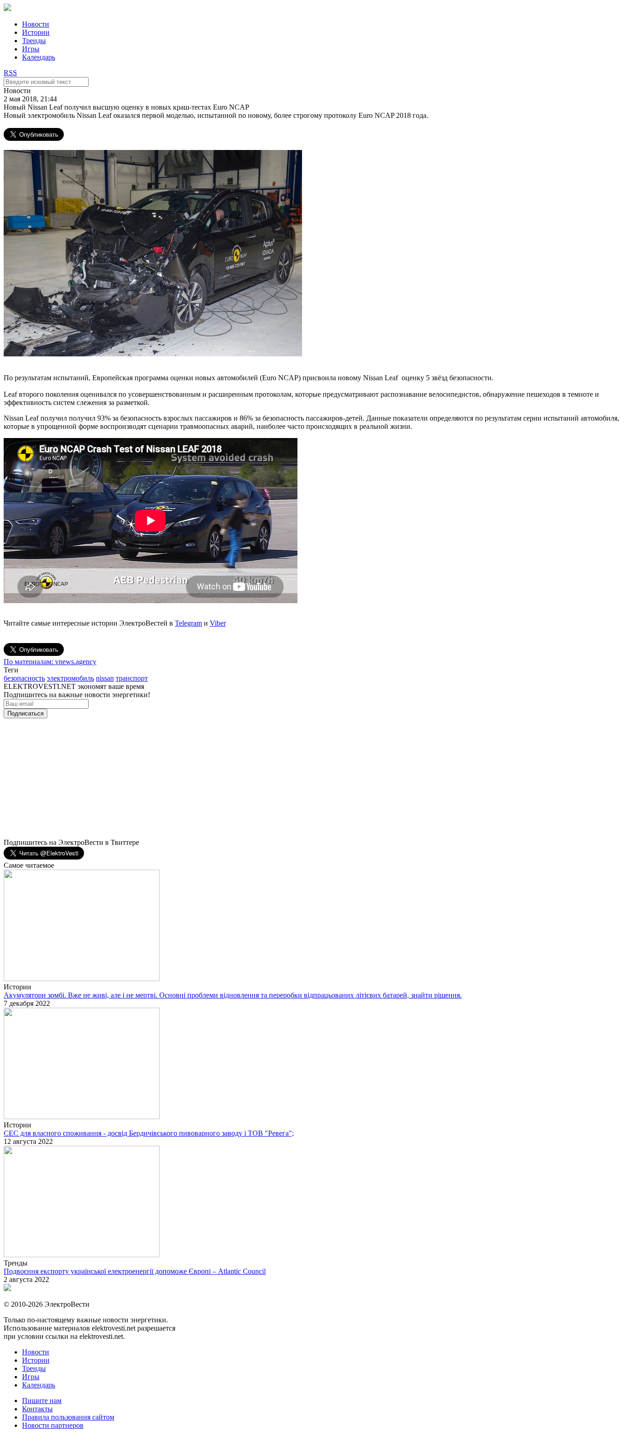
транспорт (132, 678)
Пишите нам (42, 1400)
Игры (30, 49)
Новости (35, 24)
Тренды (34, 40)
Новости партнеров (53, 1425)
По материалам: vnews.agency (50, 662)
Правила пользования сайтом (68, 1417)
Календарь (38, 57)
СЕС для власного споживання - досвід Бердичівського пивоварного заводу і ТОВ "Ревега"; (149, 1133)
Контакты (37, 1409)
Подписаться (25, 713)
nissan (105, 678)
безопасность (24, 678)
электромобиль (70, 678)
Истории (36, 32)
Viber (218, 623)
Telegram (188, 623)
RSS (10, 73)
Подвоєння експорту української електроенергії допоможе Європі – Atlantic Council (135, 1271)
